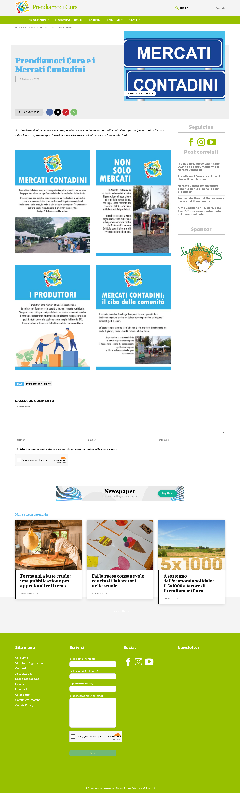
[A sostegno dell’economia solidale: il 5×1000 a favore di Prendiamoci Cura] (191, 545)
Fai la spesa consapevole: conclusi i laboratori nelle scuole (119, 580)
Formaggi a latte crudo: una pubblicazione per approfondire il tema (45, 580)
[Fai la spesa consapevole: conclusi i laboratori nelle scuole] (120, 545)
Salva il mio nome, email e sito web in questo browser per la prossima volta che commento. (68, 448)
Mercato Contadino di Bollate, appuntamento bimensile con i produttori (198, 188)
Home (17, 27)
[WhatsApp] (73, 112)
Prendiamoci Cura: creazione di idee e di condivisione (199, 177)
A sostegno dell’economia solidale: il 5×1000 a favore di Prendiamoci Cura (188, 583)
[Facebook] (49, 112)
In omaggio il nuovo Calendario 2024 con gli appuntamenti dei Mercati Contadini (199, 166)
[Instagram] (201, 142)
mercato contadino (38, 384)
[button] (181, 8)
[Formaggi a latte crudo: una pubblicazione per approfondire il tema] (48, 545)
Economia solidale (30, 27)
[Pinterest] (65, 112)
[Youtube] (211, 142)
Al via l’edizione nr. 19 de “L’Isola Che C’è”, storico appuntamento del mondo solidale (199, 211)
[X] (57, 112)
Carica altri (118, 611)
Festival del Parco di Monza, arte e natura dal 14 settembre (201, 200)
